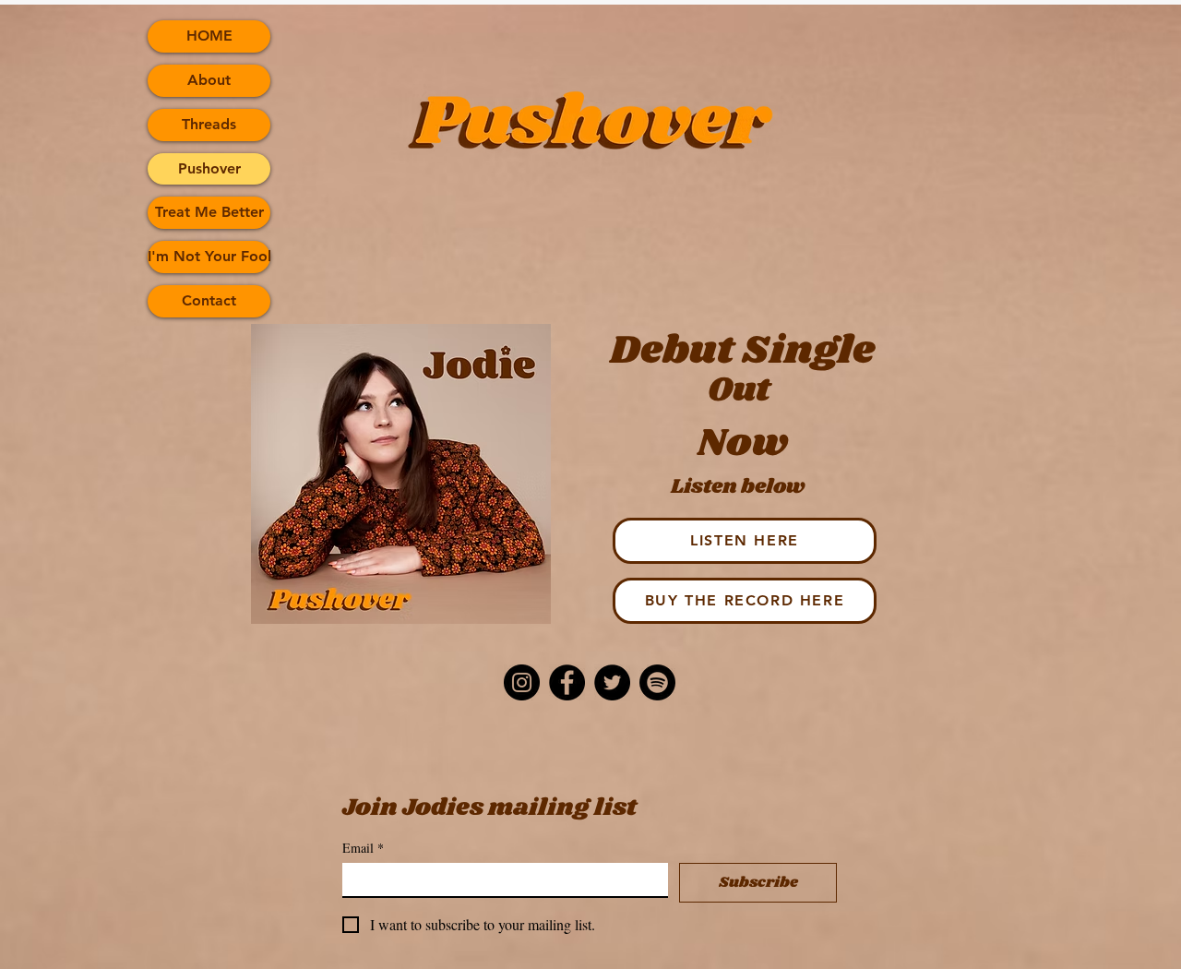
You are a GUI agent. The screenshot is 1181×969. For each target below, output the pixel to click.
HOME (209, 35)
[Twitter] (612, 682)
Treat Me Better (209, 212)
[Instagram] (522, 682)
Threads (209, 124)
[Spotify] (657, 682)
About (209, 80)
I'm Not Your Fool (209, 256)
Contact (209, 300)
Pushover (209, 168)
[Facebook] (567, 682)
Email (363, 847)
